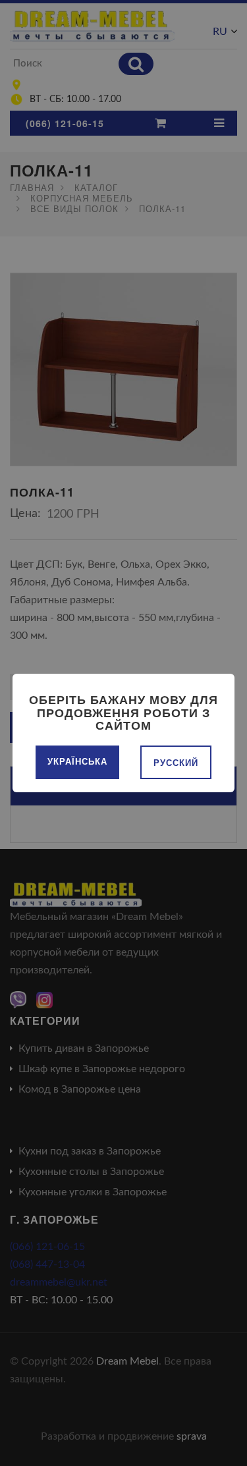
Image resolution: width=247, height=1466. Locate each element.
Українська (77, 761)
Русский (175, 762)
